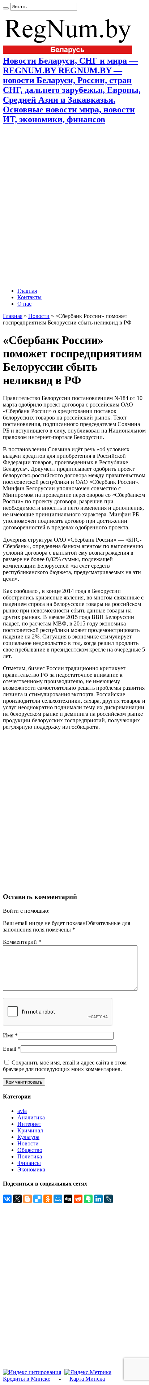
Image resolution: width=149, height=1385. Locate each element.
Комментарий (22, 942)
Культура (28, 1137)
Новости (39, 316)
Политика (29, 1156)
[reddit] (78, 1199)
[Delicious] (37, 1199)
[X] (17, 1199)
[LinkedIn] (98, 1199)
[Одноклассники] (47, 1199)
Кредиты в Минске (26, 1379)
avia (22, 1111)
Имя (8, 1035)
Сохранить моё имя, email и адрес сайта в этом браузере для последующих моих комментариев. (65, 1065)
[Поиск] (6, 8)
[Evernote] (88, 1199)
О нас (24, 304)
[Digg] (68, 1199)
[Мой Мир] (58, 1199)
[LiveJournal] (108, 1199)
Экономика (31, 1169)
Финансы (29, 1163)
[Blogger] (27, 1199)
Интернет (29, 1124)
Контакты (29, 297)
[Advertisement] (74, 206)
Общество (29, 1150)
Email (9, 1049)
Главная (27, 291)
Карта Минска (87, 1379)
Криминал (30, 1130)
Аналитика (31, 1117)
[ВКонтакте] (7, 1199)
